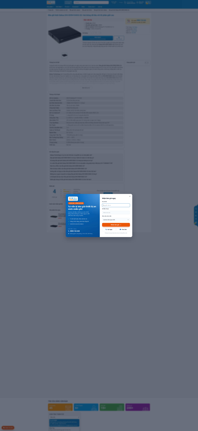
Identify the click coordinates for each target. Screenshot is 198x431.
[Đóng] (129, 196)
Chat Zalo (124, 229)
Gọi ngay (110, 229)
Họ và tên (104, 201)
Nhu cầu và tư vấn (106, 216)
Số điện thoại (105, 208)
